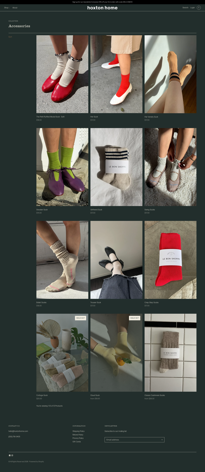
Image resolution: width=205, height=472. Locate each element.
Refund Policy (78, 435)
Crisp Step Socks (152, 302)
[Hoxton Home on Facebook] (10, 455)
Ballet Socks (41, 302)
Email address (112, 437)
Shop (6, 8)
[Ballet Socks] (62, 260)
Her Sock (94, 117)
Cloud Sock (95, 395)
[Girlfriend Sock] (116, 167)
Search (185, 8)
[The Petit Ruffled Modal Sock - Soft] (62, 74)
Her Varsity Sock (151, 117)
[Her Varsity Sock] (170, 74)
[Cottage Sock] (62, 353)
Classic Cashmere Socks (155, 395)
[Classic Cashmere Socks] (170, 353)
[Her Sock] (116, 74)
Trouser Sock (95, 302)
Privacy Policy (78, 438)
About (14, 8)
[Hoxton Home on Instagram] (12, 455)
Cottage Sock (42, 395)
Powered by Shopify (36, 462)
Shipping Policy (79, 431)
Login (192, 8)
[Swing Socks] (170, 167)
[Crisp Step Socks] (170, 260)
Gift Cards (77, 442)
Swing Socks (150, 210)
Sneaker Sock (42, 210)
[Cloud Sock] (116, 353)
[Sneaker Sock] (62, 167)
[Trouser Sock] (116, 260)
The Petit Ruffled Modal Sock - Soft (50, 117)
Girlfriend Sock (96, 210)
